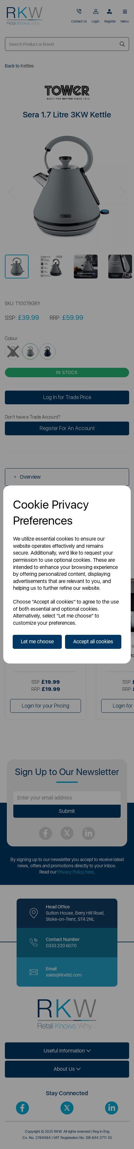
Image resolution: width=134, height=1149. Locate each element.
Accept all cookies (93, 641)
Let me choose (37, 641)
